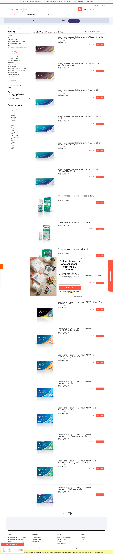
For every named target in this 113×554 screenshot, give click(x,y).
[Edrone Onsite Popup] (56, 277)
